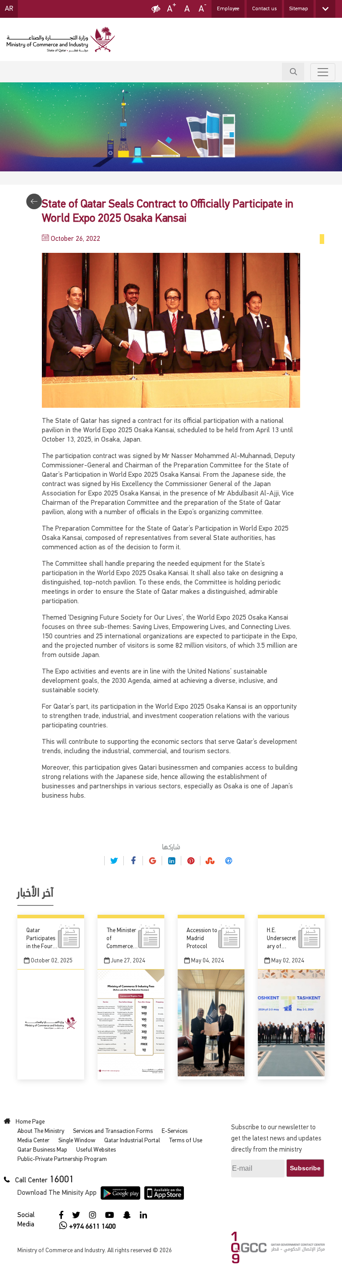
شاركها (171, 847)
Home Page (31, 1122)
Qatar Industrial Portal (132, 1140)
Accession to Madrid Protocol (202, 938)
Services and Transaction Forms (113, 1131)
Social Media (26, 1220)
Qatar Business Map (42, 1150)
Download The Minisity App (57, 1193)
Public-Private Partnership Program (62, 1159)
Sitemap (298, 9)
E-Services (174, 1131)
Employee (228, 9)
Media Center (33, 1140)
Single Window (76, 1140)
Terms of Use (185, 1140)
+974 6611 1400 (92, 1226)
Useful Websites (96, 1150)
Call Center (31, 1180)
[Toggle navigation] (322, 72)
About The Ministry (40, 1131)
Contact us (264, 9)
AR (9, 8)
